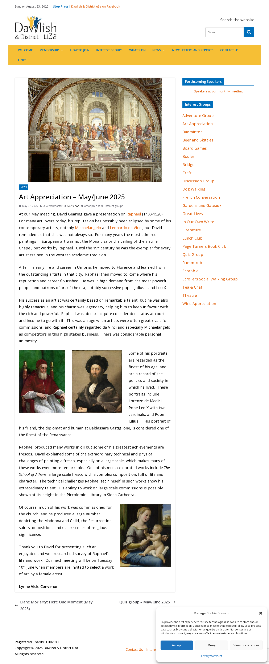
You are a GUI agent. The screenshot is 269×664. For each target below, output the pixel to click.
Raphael (134, 214)
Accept (177, 645)
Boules (188, 156)
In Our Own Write (198, 221)
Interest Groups (109, 50)
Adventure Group (198, 115)
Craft (187, 172)
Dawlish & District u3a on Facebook (95, 6)
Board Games (194, 148)
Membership (49, 50)
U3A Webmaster (52, 206)
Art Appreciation (197, 123)
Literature (191, 229)
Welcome (25, 50)
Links (22, 60)
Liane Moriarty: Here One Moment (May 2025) (56, 605)
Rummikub (192, 262)
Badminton (192, 131)
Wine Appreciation (199, 303)
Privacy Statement (211, 656)
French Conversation (201, 197)
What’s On (137, 50)
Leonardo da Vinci (126, 227)
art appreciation (94, 206)
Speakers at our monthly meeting (218, 91)
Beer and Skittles (197, 140)
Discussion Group (198, 180)
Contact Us (229, 50)
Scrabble (190, 270)
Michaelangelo (88, 227)
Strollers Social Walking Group (210, 278)
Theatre (189, 295)
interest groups (114, 206)
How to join (80, 50)
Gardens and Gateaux (201, 205)
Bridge (188, 164)
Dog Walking (193, 189)
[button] (260, 613)
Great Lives (192, 213)
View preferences (246, 645)
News (156, 50)
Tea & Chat (192, 287)
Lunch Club (192, 238)
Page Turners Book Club (204, 246)
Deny (212, 645)
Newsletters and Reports (193, 50)
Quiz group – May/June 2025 (144, 601)
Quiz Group (192, 254)
